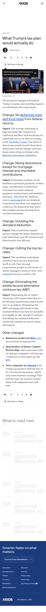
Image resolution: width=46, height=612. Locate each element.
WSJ (8, 360)
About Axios (6, 567)
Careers (5, 575)
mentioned (16, 200)
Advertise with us (8, 571)
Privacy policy (25, 575)
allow (16, 308)
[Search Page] (42, 3)
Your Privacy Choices (28, 583)
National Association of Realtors (19, 155)
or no (35, 338)
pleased (32, 366)
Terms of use (25, 579)
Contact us (6, 579)
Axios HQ (24, 571)
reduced (6, 274)
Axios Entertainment (9, 587)
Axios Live (24, 567)
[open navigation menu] (3, 3)
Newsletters (6, 583)
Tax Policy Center (18, 142)
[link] (5, 57)
